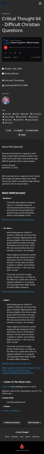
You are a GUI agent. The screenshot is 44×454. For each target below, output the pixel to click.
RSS (9, 130)
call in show (8, 123)
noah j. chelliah (9, 117)
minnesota (34, 117)
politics (16, 114)
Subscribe (35, 437)
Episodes (14, 437)
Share (23, 135)
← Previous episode (11, 423)
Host (21, 437)
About (7, 437)
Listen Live (6, 386)
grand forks (19, 120)
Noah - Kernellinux (12, 410)
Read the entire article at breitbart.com (18, 219)
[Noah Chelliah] (6, 101)
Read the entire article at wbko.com (16, 363)
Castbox (19, 130)
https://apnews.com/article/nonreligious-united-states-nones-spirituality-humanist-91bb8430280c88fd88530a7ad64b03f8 (22, 370)
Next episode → (34, 423)
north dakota (36, 114)
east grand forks (32, 120)
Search (27, 437)
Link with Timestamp (14, 80)
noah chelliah (22, 117)
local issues (8, 120)
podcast (25, 114)
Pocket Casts (33, 130)
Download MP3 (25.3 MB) (16, 85)
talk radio (7, 114)
